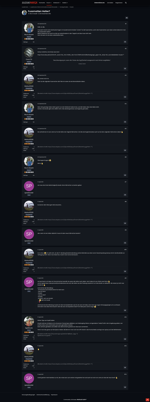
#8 (125, 201)
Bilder (25, 68)
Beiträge (26, 42)
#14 (125, 374)
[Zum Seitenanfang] (147, 399)
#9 (125, 230)
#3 (125, 75)
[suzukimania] (30, 2)
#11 (125, 278)
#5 (125, 128)
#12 (125, 317)
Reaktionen (26, 93)
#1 (125, 24)
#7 (125, 182)
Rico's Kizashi (33, 13)
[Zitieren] (125, 42)
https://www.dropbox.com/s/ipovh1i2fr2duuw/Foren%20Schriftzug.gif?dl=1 (69, 93)
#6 (125, 157)
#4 (125, 104)
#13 (125, 346)
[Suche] (126, 3)
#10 (125, 249)
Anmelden (110, 3)
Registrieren (119, 3)
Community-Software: (75, 399)
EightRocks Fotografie (44, 335)
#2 (125, 48)
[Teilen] (126, 18)
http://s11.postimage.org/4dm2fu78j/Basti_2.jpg (62, 334)
